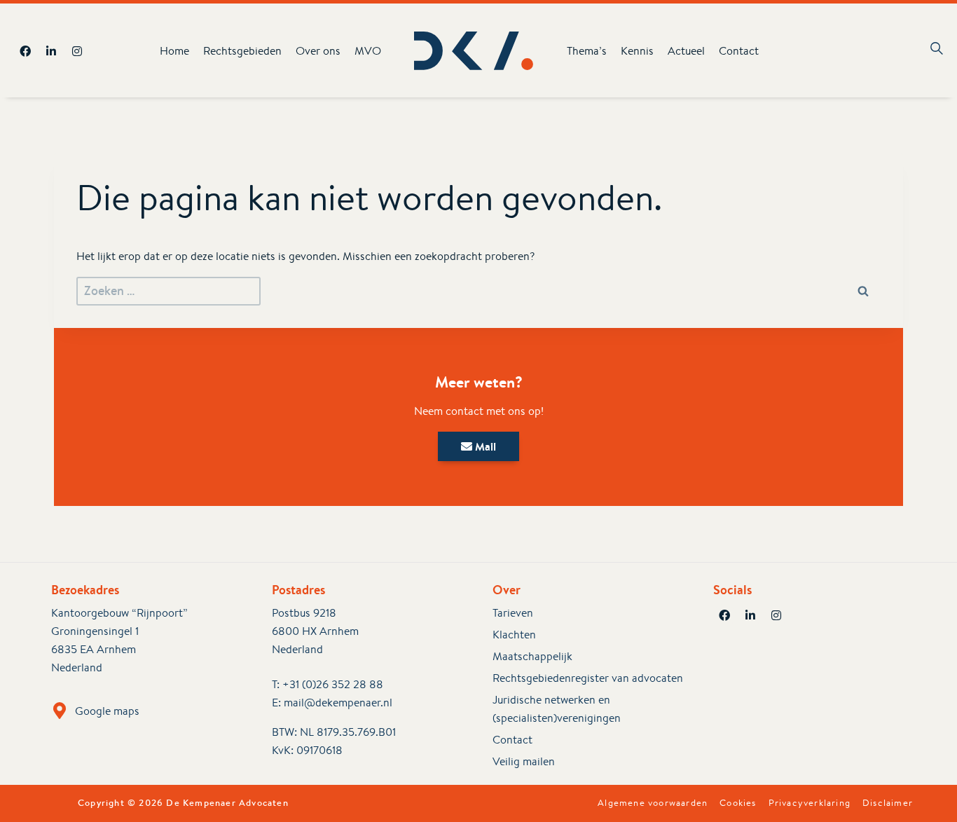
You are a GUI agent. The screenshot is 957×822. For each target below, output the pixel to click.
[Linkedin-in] (51, 51)
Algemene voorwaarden (653, 803)
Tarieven (513, 612)
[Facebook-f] (25, 51)
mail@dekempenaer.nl (338, 702)
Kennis (637, 50)
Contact (739, 50)
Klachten (514, 634)
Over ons (318, 50)
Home (174, 50)
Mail (484, 446)
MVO (367, 50)
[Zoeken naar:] (168, 291)
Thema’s (587, 50)
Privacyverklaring (810, 803)
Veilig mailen (524, 761)
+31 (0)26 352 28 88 (332, 684)
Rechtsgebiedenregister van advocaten (588, 678)
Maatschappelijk (532, 656)
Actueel (686, 50)
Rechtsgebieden (242, 50)
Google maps (107, 711)
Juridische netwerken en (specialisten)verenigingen (557, 708)
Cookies (738, 803)
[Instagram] (77, 51)
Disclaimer (887, 803)
